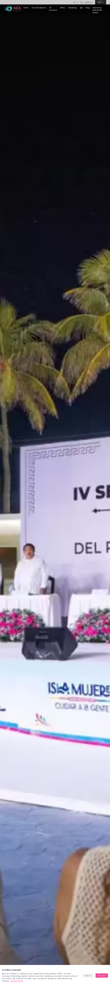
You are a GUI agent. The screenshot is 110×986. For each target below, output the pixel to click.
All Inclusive (53, 9)
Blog (88, 8)
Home (26, 8)
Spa (81, 8)
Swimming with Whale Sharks (97, 10)
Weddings (72, 8)
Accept (101, 975)
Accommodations (39, 8)
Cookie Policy (16, 981)
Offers (62, 8)
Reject (88, 975)
